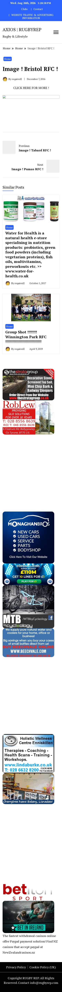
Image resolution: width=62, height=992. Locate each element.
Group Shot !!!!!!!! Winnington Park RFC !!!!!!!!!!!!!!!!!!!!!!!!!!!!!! (25, 336)
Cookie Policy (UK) (42, 967)
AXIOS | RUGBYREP (22, 29)
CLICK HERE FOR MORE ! (31, 88)
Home (7, 59)
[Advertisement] (31, 466)
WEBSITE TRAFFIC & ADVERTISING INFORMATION (32, 16)
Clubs (24, 9)
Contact (38, 9)
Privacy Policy (16, 967)
